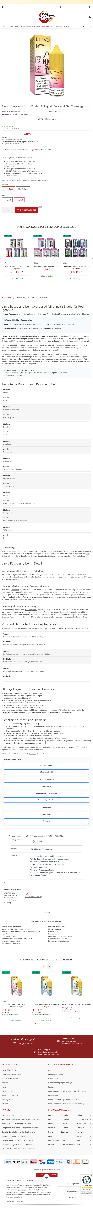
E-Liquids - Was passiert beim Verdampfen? (18, 1149)
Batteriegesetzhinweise (57, 1074)
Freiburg (80, 1115)
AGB (49, 1070)
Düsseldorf (65, 1132)
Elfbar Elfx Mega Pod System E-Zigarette (76, 267)
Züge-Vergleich (67, 712)
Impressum (10, 1201)
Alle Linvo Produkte (46, 765)
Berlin (50, 1123)
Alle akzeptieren (72, 1184)
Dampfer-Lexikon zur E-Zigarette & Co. (16, 1136)
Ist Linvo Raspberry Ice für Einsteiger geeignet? (22, 703)
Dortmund (65, 1119)
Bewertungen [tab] (23, 297)
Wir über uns (7, 1091)
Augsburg (52, 1119)
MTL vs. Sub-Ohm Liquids (67, 710)
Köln (78, 1144)
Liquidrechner (46, 786)
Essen (63, 1140)
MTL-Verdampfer (18, 341)
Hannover (80, 1132)
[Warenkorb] (89, 17)
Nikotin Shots (46, 808)
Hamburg (80, 1128)
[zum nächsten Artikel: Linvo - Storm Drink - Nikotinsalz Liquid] (83, 26)
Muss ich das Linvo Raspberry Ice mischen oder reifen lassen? (27, 700)
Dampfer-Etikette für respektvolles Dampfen (18, 1132)
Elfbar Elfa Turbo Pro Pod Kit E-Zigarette (17, 267)
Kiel (78, 1140)
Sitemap (5, 1104)
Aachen (51, 1115)
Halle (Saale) (81, 1123)
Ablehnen (72, 1198)
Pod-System (6, 614)
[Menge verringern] (4, 210)
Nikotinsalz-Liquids (46, 772)
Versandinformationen (10, 1095)
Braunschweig (53, 1140)
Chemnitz (64, 1115)
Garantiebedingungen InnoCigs (60, 1083)
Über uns (46, 821)
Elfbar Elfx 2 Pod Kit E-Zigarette (46, 266)
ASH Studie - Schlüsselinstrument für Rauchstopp (21, 1119)
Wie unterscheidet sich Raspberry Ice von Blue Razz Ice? (25, 705)
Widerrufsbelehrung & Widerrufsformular (64, 1099)
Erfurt (63, 1136)
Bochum (51, 1132)
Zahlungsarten (7, 1099)
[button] (31, 7)
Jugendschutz (7, 749)
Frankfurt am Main (68, 1144)
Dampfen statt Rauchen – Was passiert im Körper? (21, 1128)
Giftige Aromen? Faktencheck (46, 793)
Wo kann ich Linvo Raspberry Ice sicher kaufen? (22, 708)
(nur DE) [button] (20, 128)
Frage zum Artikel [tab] (39, 297)
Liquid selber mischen (46, 780)
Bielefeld (51, 1128)
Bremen (51, 1144)
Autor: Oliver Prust (9, 1070)
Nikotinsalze (37, 341)
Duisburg (64, 1128)
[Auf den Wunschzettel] (41, 207)
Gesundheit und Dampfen (27, 747)
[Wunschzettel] (60, 7)
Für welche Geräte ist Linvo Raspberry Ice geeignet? (23, 696)
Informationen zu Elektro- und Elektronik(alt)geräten (68, 1091)
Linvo (54, 119)
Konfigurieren (72, 1191)
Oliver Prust (29, 370)
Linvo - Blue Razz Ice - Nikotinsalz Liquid (46, 1005)
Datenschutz (21, 1201)
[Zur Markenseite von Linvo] (40, 119)
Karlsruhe (80, 1136)
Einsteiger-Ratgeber (9, 617)
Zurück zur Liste (7, 26)
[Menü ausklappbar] (3, 17)
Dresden (64, 1123)
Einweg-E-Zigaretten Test (46, 800)
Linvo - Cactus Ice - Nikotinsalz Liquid (76, 1004)
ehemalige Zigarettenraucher (76, 594)
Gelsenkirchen (82, 1119)
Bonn (50, 1136)
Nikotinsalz (15, 590)
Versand (19, 140)
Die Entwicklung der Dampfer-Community (17, 1144)
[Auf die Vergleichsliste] (39, 207)
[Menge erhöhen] (13, 210)
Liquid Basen (46, 814)
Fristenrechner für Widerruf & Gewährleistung (66, 1104)
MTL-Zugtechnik (31, 610)
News (4, 1087)
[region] (46, 2)
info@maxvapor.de (50, 1052)
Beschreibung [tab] (8, 297)
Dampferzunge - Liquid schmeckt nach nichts (19, 1140)
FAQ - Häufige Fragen (10, 1078)
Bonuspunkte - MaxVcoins (11, 1074)
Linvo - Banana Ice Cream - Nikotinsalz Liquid (16, 1005)
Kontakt (5, 1083)
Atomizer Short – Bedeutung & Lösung (16, 1123)
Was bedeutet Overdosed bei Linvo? (17, 698)
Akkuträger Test (8, 1115)
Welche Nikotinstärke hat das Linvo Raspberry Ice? (23, 693)
